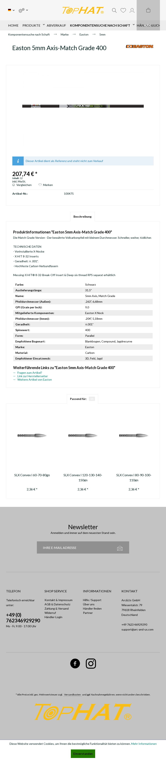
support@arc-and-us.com (137, 629)
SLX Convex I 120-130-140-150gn (83, 477)
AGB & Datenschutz (57, 604)
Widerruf (50, 612)
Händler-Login (53, 617)
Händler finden (92, 608)
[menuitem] (23, 10)
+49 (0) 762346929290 (23, 617)
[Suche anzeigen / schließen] (114, 10)
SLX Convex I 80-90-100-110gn (133, 477)
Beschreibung (82, 216)
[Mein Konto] (132, 10)
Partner (88, 612)
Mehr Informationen (144, 743)
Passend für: (82, 399)
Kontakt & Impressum (58, 600)
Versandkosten (72, 694)
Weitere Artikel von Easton (34, 379)
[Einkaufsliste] (123, 10)
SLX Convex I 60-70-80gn (32, 475)
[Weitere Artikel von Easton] (140, 52)
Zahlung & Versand (57, 608)
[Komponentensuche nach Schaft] (101, 25)
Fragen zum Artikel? (29, 372)
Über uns (89, 604)
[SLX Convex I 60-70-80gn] (32, 436)
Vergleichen (24, 185)
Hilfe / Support (92, 600)
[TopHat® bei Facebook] (75, 664)
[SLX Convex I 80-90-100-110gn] (134, 436)
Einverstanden (83, 753)
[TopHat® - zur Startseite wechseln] (83, 10)
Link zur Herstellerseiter (32, 376)
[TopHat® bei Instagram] (91, 664)
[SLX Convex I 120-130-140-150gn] (83, 436)
